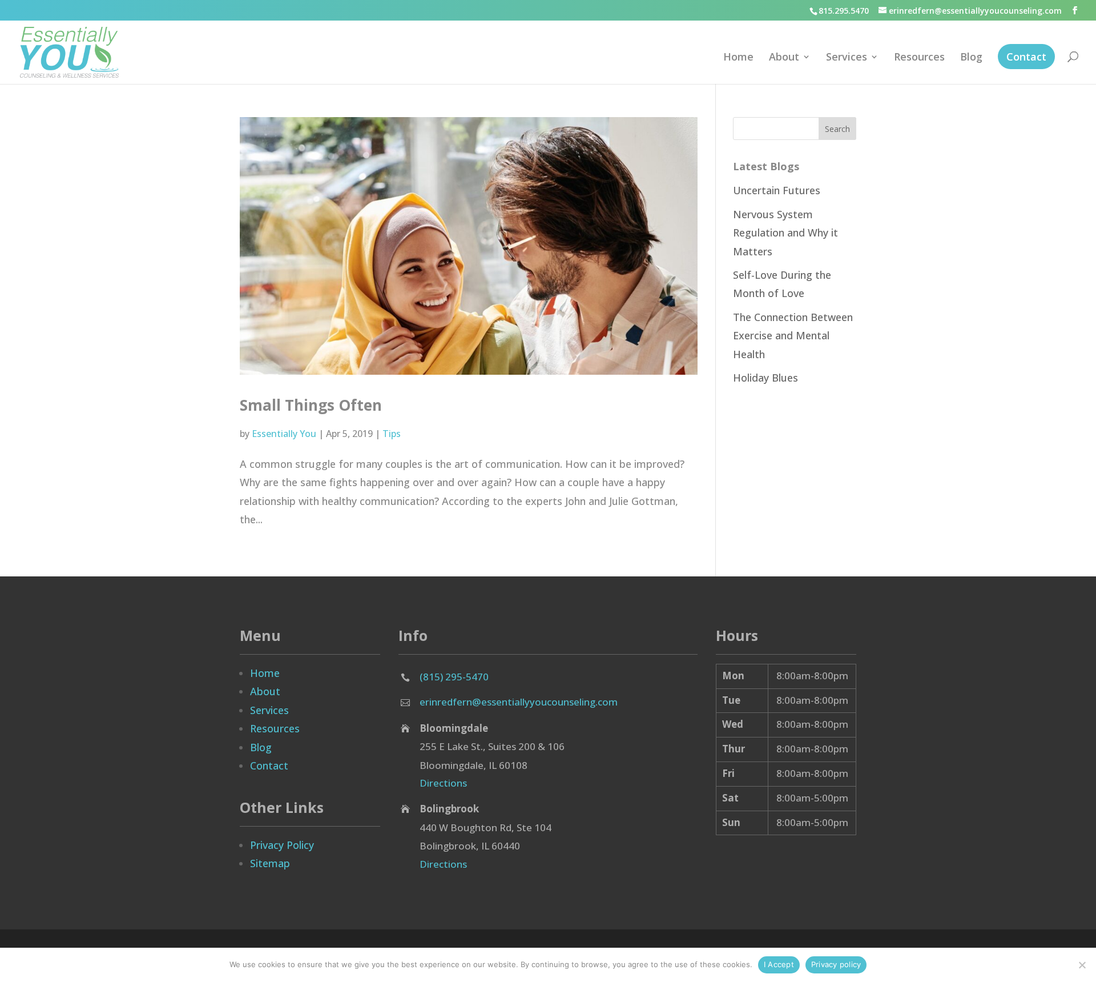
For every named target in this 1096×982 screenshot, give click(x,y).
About (784, 58)
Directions (443, 782)
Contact (1026, 56)
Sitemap (270, 863)
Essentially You (284, 433)
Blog (971, 58)
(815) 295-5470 (454, 676)
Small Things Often (311, 405)
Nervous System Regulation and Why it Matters (785, 232)
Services (846, 58)
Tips (391, 433)
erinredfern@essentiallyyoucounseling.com (519, 701)
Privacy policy (836, 964)
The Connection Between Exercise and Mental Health (793, 335)
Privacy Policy (282, 845)
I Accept (779, 964)
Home (738, 58)
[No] (1081, 965)
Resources (919, 58)
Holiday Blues (765, 377)
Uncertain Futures (776, 190)
